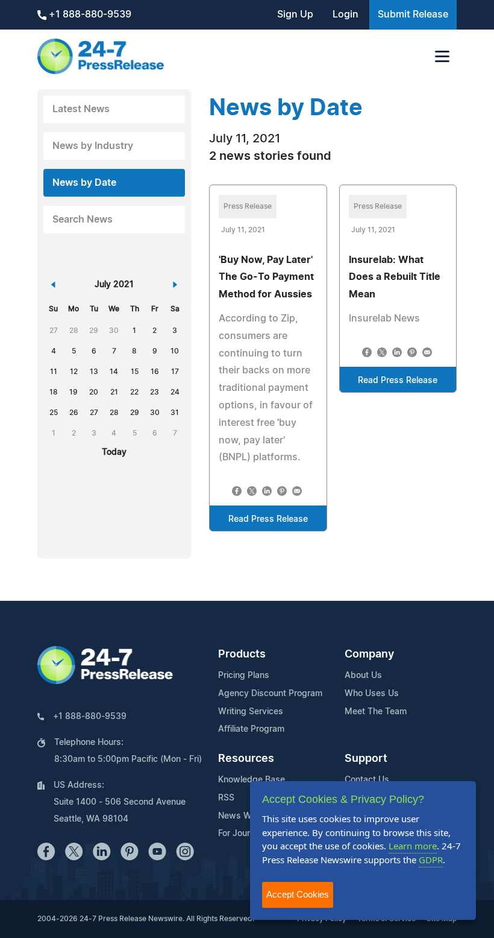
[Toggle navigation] (442, 56)
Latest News (81, 109)
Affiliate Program (251, 729)
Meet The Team (376, 712)
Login (345, 14)
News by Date (84, 183)
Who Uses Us (372, 693)
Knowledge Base (251, 780)
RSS (226, 798)
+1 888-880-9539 (88, 14)
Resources (246, 758)
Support (366, 758)
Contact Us (367, 780)
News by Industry (92, 146)
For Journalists (247, 833)
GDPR (431, 860)
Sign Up (295, 14)
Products (242, 654)
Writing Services (250, 712)
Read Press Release (268, 519)
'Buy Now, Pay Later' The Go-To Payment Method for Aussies (266, 277)
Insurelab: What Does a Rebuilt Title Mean (394, 277)
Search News (82, 219)
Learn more (413, 846)
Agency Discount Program (270, 693)
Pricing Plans (243, 675)
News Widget (245, 816)
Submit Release (413, 14)
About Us (363, 675)
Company (369, 654)
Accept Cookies (297, 894)
